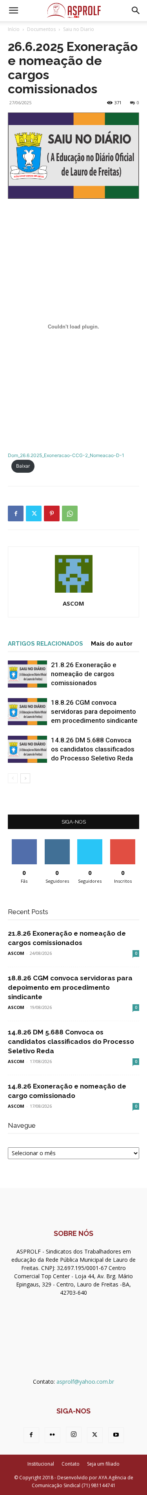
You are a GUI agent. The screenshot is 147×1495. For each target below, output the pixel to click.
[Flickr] (52, 1435)
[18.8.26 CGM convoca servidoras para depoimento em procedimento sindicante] (27, 711)
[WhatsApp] (70, 513)
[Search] (136, 10)
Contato (71, 1464)
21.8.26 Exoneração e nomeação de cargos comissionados (83, 674)
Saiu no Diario (78, 29)
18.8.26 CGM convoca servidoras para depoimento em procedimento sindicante (94, 711)
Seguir (57, 842)
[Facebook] (16, 513)
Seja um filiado (103, 1464)
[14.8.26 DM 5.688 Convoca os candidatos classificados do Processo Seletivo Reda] (27, 749)
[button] (13, 10)
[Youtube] (116, 1435)
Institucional (40, 1464)
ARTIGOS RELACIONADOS (45, 643)
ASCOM (73, 603)
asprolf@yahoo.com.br (85, 1381)
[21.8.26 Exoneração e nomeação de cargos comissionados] (27, 674)
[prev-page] (13, 778)
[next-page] (25, 778)
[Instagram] (74, 1434)
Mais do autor (111, 643)
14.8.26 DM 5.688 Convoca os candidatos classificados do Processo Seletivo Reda (92, 749)
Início (14, 29)
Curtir (24, 842)
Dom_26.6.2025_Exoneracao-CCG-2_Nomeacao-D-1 (66, 455)
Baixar (23, 466)
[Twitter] (34, 513)
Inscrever (123, 842)
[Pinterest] (52, 513)
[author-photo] (74, 592)
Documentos (41, 29)
